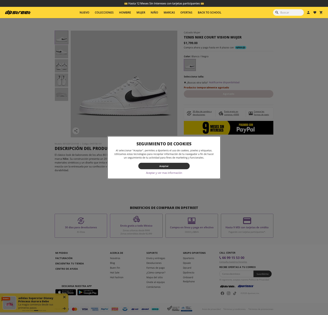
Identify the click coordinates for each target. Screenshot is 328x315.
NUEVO (84, 12)
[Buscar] (277, 12)
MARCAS (169, 12)
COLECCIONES (104, 12)
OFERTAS (186, 12)
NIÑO (154, 12)
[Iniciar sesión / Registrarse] (308, 12)
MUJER (140, 12)
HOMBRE (125, 12)
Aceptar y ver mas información (164, 172)
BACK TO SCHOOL (209, 12)
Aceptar (164, 165)
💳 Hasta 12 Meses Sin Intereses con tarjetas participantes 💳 (164, 3)
